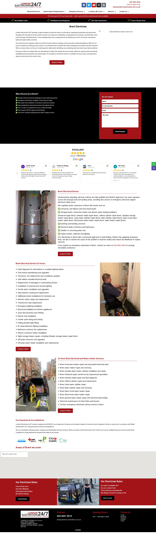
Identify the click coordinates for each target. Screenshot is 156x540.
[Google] (103, 5)
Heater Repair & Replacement (54, 11)
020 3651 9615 (134, 2)
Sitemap (78, 530)
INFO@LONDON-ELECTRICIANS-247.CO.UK (69, 519)
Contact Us (123, 11)
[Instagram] (99, 5)
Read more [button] (114, 180)
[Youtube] (94, 5)
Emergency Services (76, 11)
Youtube (123, 519)
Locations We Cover (95, 11)
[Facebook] (84, 5)
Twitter (123, 515)
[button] (17, 173)
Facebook (123, 516)
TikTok (122, 521)
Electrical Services (33, 11)
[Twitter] (89, 5)
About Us (111, 11)
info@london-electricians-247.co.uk (126, 7)
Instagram (123, 518)
